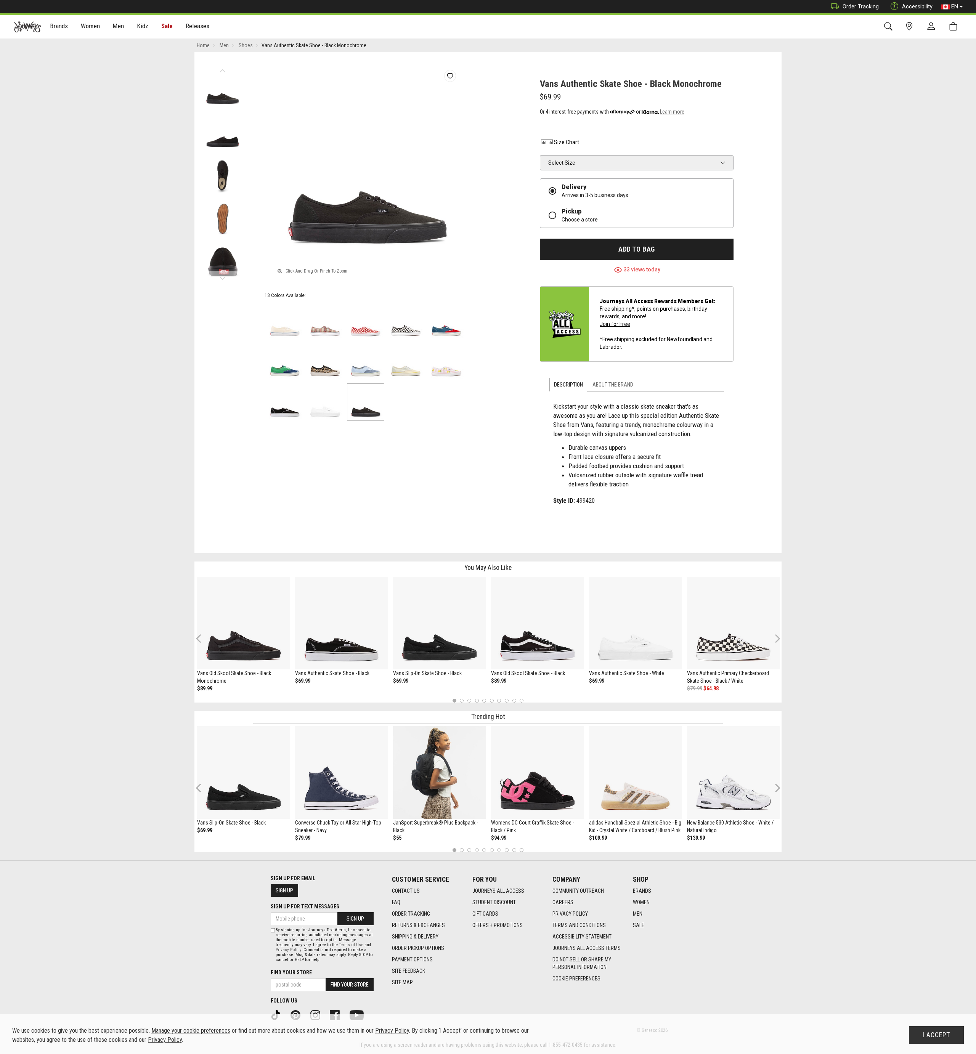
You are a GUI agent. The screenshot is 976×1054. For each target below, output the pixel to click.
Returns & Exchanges (418, 925)
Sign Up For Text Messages (305, 906)
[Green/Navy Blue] (284, 361)
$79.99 (694, 688)
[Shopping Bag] (954, 26)
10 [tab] (521, 700)
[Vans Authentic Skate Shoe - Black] (341, 623)
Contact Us (406, 891)
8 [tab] (506, 700)
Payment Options (412, 959)
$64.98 (711, 688)
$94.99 (498, 838)
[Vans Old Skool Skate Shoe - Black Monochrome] (243, 623)
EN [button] (955, 6)
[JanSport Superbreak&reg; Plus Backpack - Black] (439, 772)
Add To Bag (636, 249)
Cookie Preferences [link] (576, 978)
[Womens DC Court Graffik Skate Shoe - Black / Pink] (537, 772)
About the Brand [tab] (612, 385)
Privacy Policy (570, 914)
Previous (222, 68)
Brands (642, 891)
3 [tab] (469, 700)
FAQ (396, 902)
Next (222, 276)
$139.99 (696, 838)
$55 (397, 838)
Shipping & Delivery (415, 937)
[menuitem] (59, 27)
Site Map (402, 982)
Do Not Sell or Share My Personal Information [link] (581, 963)
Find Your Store (291, 972)
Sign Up (284, 890)
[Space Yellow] (406, 361)
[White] (284, 321)
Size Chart (566, 142)
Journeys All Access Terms (586, 948)
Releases (197, 26)
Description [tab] (568, 385)
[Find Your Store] (910, 26)
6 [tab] (491, 700)
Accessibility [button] (917, 6)
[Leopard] (325, 361)
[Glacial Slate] (365, 361)
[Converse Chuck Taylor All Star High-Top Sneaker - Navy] (341, 772)
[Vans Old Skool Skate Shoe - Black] (537, 623)
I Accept (936, 1035)
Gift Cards (485, 914)
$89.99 (204, 688)
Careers (562, 902)
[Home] (27, 27)
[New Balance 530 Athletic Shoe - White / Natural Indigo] (733, 772)
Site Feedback (408, 971)
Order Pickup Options (418, 948)
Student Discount (494, 902)
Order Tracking (861, 6)
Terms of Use (351, 944)
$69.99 (302, 681)
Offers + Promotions (497, 925)
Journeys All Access (498, 891)
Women (641, 902)
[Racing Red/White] (365, 321)
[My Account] (932, 26)
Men (637, 914)
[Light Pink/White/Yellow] (446, 361)
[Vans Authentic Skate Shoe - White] (635, 623)
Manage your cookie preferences (190, 1030)
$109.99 (598, 838)
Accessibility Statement (582, 937)
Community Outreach (578, 891)
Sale (167, 26)
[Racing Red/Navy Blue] (446, 321)
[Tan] (325, 321)
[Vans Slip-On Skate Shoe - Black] (439, 623)
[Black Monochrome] (365, 401)
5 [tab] (484, 700)
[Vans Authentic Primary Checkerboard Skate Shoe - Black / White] (733, 623)
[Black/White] (406, 321)
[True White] (325, 401)
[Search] (889, 26)
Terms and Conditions (579, 925)
